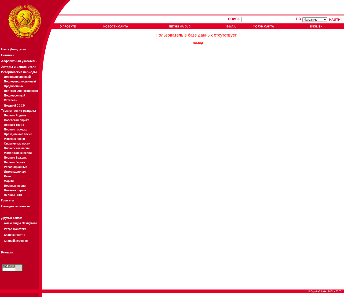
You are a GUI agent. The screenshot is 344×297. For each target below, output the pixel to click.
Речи (7, 176)
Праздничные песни (18, 134)
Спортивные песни (17, 143)
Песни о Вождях (15, 157)
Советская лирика (16, 120)
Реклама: (7, 252)
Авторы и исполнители (18, 67)
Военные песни (15, 185)
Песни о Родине (15, 115)
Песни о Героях (14, 162)
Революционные (15, 167)
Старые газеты (14, 235)
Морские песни (14, 139)
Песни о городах (15, 129)
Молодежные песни (18, 153)
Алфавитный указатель (19, 61)
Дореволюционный (17, 76)
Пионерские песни (16, 148)
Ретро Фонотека (15, 229)
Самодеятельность (15, 206)
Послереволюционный (20, 81)
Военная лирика (15, 190)
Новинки (7, 55)
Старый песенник (16, 240)
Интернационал (15, 171)
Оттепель (10, 100)
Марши (9, 181)
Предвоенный (13, 86)
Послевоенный (14, 95)
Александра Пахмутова (20, 223)
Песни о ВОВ (13, 195)
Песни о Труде (14, 124)
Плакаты (7, 200)
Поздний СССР (14, 105)
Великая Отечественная (21, 91)
